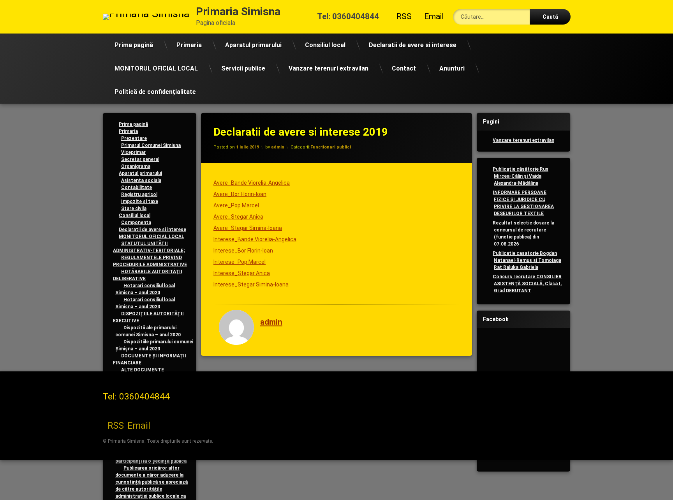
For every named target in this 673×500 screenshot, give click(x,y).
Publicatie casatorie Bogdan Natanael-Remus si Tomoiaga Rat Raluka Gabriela (527, 260)
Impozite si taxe (139, 201)
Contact (404, 68)
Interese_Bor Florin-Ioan (243, 250)
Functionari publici (330, 147)
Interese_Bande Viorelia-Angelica (254, 239)
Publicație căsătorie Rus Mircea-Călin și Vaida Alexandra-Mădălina (520, 176)
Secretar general (140, 159)
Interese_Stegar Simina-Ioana (251, 284)
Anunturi (452, 68)
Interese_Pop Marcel (239, 262)
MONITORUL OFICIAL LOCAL (156, 68)
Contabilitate (136, 187)
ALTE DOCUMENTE (142, 370)
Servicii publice (243, 68)
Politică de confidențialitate (155, 91)
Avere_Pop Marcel (236, 205)
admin (277, 147)
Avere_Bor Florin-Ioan (239, 194)
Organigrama (135, 166)
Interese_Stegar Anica (241, 273)
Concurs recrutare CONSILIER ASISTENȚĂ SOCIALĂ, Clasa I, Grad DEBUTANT (527, 283)
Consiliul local (325, 45)
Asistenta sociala (141, 180)
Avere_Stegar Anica (238, 217)
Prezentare (134, 138)
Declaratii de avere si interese (412, 45)
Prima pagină (134, 45)
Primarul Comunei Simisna (151, 145)
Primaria (189, 45)
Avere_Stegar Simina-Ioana (247, 228)
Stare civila (133, 208)
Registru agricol (139, 194)
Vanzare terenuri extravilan (328, 68)
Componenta (136, 222)
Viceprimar (133, 152)
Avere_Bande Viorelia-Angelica (251, 183)
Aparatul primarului (253, 45)
